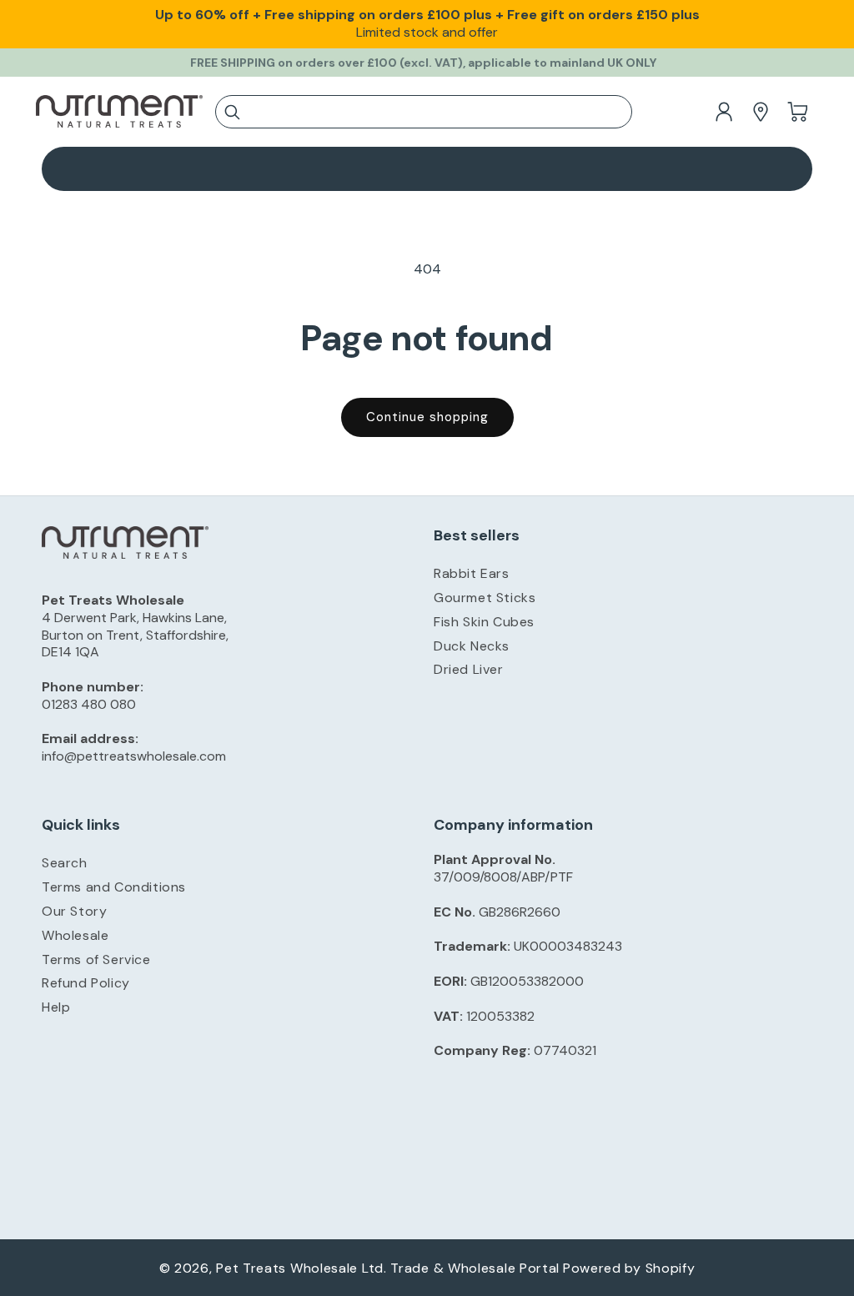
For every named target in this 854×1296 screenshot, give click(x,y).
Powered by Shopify (629, 1268)
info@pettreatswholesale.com (134, 756)
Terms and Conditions (114, 887)
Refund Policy (86, 983)
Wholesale (75, 935)
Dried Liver (469, 669)
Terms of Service (96, 959)
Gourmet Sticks (484, 597)
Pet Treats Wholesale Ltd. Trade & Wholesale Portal (388, 1268)
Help (56, 1007)
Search (65, 863)
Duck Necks (472, 646)
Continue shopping (427, 417)
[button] (423, 114)
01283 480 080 (89, 704)
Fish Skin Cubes (484, 621)
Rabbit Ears (472, 573)
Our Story (74, 911)
